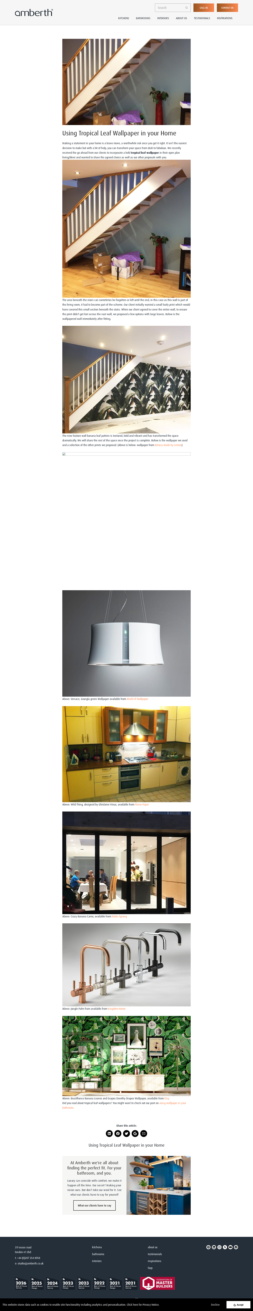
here (135, 1304)
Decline (215, 1304)
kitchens (97, 1247)
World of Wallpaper (137, 699)
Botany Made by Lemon (168, 445)
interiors (97, 1261)
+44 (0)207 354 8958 (28, 1258)
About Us (181, 18)
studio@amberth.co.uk (31, 1263)
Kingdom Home (116, 1008)
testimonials (155, 1254)
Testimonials (202, 18)
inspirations (154, 1261)
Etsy (166, 1098)
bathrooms (98, 1254)
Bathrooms (143, 18)
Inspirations (225, 18)
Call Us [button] (204, 7)
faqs (150, 1268)
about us (152, 1247)
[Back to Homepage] (23, 1283)
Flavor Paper (142, 804)
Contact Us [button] (227, 7)
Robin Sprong (120, 916)
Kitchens (123, 18)
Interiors (163, 18)
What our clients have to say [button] (94, 1205)
